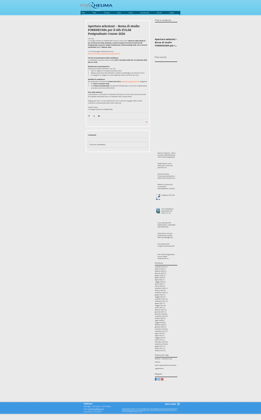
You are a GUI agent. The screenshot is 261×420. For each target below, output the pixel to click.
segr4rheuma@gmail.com (96, 409)
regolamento (159, 368)
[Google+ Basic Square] (162, 379)
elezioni (157, 362)
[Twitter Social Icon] (178, 403)
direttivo (158, 359)
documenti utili (167, 359)
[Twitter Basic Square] (159, 379)
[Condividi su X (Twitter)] (94, 116)
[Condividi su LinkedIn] (99, 116)
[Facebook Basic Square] (156, 379)
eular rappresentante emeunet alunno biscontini (166, 365)
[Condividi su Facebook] (89, 116)
